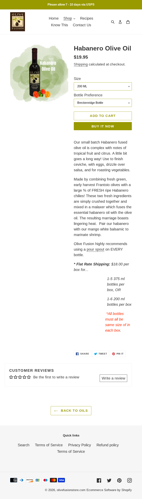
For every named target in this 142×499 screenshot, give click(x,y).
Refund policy (108, 445)
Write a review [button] (113, 378)
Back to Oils (74, 410)
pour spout (95, 249)
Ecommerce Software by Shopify (109, 490)
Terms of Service (49, 445)
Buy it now (103, 126)
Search (23, 445)
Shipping (81, 64)
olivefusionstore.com (71, 490)
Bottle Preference (88, 95)
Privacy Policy (79, 445)
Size (77, 79)
